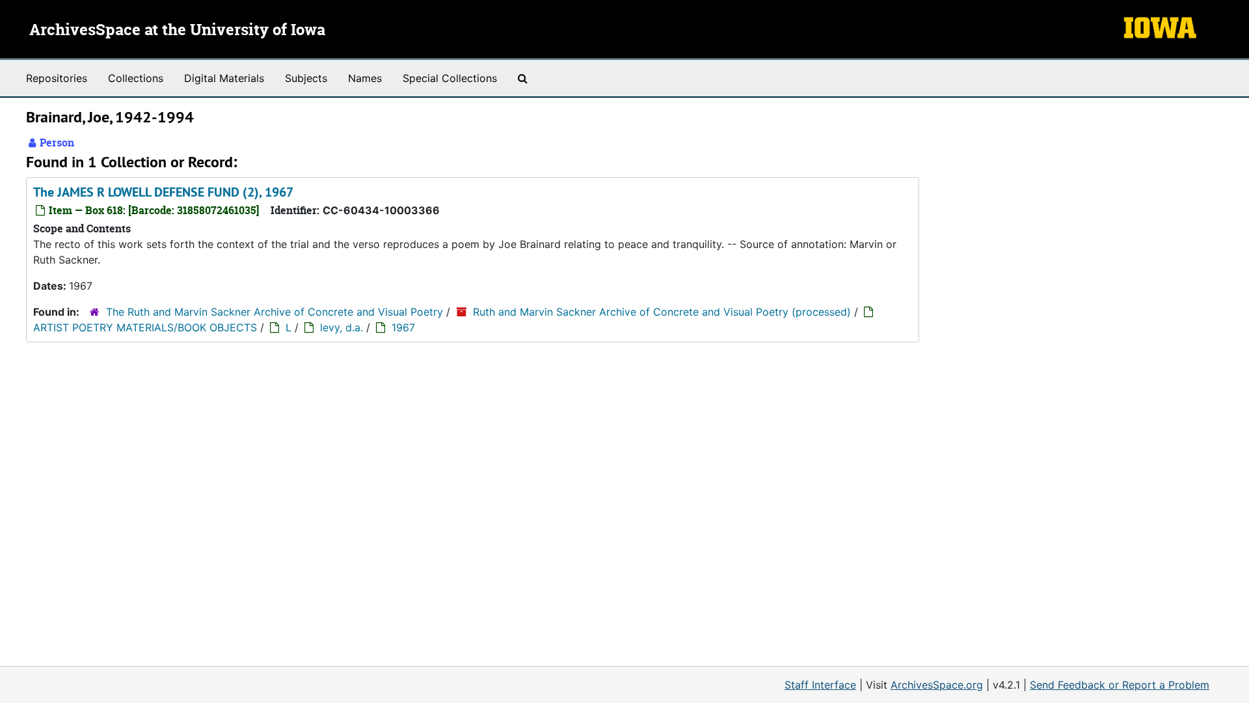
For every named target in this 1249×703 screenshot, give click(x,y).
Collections (135, 78)
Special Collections (450, 78)
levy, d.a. (341, 327)
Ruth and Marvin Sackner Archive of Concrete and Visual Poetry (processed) (662, 311)
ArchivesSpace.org (937, 684)
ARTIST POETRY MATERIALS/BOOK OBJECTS (145, 327)
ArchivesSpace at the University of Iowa (177, 30)
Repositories (56, 78)
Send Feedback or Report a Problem (1119, 684)
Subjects (306, 78)
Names (365, 78)
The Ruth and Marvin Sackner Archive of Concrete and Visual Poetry (274, 311)
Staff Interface (820, 684)
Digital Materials (224, 78)
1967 (403, 327)
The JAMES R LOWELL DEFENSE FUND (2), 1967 (163, 192)
